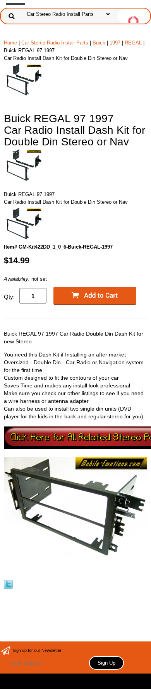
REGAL (133, 43)
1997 (115, 43)
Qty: (9, 296)
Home (10, 43)
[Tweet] (8, 587)
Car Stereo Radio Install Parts (54, 43)
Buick (99, 43)
